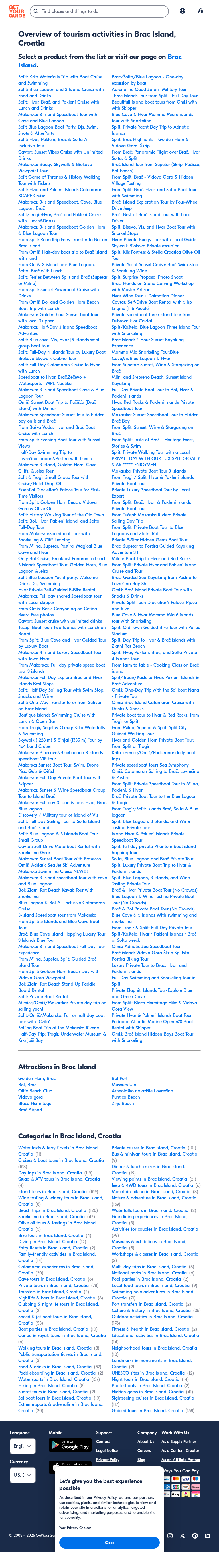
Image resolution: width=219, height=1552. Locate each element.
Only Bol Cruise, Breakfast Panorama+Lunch (62, 558)
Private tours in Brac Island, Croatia (53, 1285)
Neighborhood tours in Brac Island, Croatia (154, 1348)
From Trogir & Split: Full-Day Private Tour (152, 927)
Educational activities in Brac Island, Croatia (155, 1335)
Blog (141, 1459)
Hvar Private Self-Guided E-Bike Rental (56, 590)
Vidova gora (30, 1097)
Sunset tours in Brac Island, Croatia (53, 1391)
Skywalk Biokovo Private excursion (146, 246)
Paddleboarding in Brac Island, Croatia (57, 1373)
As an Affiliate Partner (180, 1459)
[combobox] (99, 11)
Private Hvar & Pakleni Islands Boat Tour (152, 1015)
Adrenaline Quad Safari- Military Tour (149, 89)
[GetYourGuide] (17, 11)
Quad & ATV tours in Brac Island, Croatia (59, 1179)
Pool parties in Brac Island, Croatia (146, 1279)
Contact (103, 1441)
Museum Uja (124, 1084)
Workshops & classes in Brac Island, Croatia (155, 1254)
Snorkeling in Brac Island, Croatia (51, 1216)
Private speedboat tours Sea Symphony (150, 765)
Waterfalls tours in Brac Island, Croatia (150, 1210)
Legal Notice (107, 1450)
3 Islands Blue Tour (36, 940)
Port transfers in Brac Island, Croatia (147, 1304)
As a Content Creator (180, 1450)
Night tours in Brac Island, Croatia (145, 1379)
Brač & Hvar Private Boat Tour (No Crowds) (155, 890)
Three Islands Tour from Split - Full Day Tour (155, 95)
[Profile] (201, 11)
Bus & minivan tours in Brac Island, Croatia (154, 1154)
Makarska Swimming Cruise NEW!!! (53, 871)
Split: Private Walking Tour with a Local (151, 452)
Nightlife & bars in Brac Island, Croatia (56, 1298)
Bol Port (119, 1078)
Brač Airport (30, 1109)
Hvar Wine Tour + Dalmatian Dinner (148, 296)
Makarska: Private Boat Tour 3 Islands (149, 471)
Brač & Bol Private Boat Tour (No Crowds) (153, 909)
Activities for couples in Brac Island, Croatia (155, 1229)
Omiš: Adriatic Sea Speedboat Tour (146, 946)
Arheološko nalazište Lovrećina (142, 1091)
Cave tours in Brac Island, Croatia (51, 1279)
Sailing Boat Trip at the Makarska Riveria (58, 1027)
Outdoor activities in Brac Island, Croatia (152, 1316)
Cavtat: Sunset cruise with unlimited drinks (60, 621)
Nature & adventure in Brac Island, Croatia (154, 1198)
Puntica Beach (126, 1097)
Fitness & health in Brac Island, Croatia (150, 1329)
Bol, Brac (27, 1084)
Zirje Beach (123, 1103)
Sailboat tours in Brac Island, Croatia (54, 1398)
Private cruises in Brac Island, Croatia (148, 1147)
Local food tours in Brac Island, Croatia (151, 1285)
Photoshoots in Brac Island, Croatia (147, 1385)
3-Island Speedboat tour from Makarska (57, 915)
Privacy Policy (107, 1459)
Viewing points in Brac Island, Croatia (149, 1179)
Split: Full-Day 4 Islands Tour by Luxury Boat (62, 352)
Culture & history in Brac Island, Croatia (151, 1310)
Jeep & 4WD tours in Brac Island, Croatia (152, 1185)
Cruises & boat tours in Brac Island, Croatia (61, 1160)
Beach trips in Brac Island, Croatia (52, 1210)
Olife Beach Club (35, 1091)
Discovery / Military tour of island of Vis (58, 815)
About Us (145, 1441)
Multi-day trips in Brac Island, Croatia (149, 1266)
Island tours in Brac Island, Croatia (52, 1191)
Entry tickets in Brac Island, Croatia (53, 1248)
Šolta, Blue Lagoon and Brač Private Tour (152, 859)
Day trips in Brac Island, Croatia (50, 1173)
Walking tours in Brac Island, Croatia (55, 1348)
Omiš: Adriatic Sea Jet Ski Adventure (54, 865)
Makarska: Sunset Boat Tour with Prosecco (59, 859)
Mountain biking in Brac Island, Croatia (151, 1191)
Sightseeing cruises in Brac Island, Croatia (153, 1398)
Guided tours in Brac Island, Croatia (147, 1410)
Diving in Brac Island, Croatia (47, 1241)
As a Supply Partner (178, 1441)
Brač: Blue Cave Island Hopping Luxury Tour (61, 934)
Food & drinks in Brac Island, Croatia (55, 1366)
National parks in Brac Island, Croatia (149, 1273)
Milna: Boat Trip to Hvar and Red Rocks (151, 558)
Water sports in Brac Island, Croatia (53, 1379)
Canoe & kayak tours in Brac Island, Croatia (62, 1335)
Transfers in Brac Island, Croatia (49, 1291)
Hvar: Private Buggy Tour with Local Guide (154, 239)
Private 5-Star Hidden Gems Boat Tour (149, 540)
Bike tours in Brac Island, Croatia (50, 1235)
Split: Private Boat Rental (43, 996)
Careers (144, 1450)
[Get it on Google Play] (70, 1445)
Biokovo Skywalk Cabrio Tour (47, 358)
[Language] (182, 10)
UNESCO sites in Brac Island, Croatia (148, 1373)
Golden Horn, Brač (37, 1078)
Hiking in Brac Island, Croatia (47, 1385)
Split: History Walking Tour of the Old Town (61, 515)
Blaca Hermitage (34, 1103)
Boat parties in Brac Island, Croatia (53, 1329)
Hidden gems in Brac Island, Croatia (148, 1391)
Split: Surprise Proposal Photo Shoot (147, 277)
